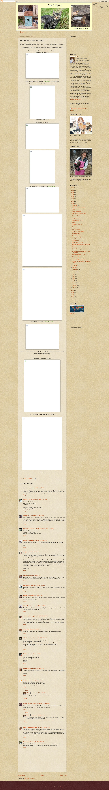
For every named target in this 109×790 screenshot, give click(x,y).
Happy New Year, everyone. (78, 207)
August (74, 272)
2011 (72, 296)
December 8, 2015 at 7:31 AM (37, 515)
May (74, 278)
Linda (24, 654)
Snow (73, 209)
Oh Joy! (74, 246)
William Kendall (27, 605)
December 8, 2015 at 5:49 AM (40, 499)
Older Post (63, 775)
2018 (72, 196)
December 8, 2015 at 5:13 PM (33, 654)
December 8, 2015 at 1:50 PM (41, 616)
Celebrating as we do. (77, 224)
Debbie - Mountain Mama (29, 703)
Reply (24, 495)
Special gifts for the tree (77, 220)
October (75, 267)
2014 (72, 290)
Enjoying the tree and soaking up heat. (81, 244)
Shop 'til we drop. (76, 233)
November (75, 265)
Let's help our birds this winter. (79, 213)
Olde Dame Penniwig (28, 616)
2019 (72, 194)
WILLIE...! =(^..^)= (27, 499)
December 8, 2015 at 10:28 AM (37, 585)
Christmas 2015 (75, 216)
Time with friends (76, 229)
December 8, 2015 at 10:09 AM (33, 575)
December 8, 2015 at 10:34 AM (35, 595)
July (74, 274)
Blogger (61, 786)
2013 (72, 292)
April (74, 280)
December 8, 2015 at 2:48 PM (34, 629)
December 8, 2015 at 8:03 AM (47, 528)
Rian (24, 575)
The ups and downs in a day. (78, 254)
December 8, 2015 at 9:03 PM (36, 680)
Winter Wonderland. (76, 211)
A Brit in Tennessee (28, 638)
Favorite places (75, 227)
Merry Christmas (76, 218)
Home (22, 32)
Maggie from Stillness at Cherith (31, 528)
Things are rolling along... (78, 256)
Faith (73, 222)
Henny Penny (26, 741)
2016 (72, 201)
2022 (72, 188)
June (74, 276)
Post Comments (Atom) (29, 778)
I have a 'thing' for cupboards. (79, 259)
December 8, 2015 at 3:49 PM (40, 638)
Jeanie (24, 629)
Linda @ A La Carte (28, 540)
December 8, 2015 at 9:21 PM (44, 727)
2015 (72, 203)
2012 (72, 294)
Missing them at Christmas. (78, 238)
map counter (72, 313)
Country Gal (26, 515)
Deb (28, 693)
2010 (72, 299)
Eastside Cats (26, 585)
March (74, 283)
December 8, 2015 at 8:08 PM (37, 668)
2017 (72, 199)
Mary (24, 552)
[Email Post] (35, 478)
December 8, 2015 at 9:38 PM (37, 741)
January (75, 287)
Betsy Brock (26, 680)
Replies (26, 690)
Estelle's (25, 595)
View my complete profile (75, 99)
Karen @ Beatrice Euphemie (30, 727)
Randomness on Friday (77, 242)
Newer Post (21, 775)
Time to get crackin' (76, 235)
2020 (72, 192)
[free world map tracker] (77, 312)
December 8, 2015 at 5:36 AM (37, 488)
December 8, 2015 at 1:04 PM (38, 605)
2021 (72, 190)
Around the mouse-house (78, 231)
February (75, 285)
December (75, 205)
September (75, 269)
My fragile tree (75, 240)
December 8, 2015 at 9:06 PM (38, 693)
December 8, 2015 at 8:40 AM (33, 552)
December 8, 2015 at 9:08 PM (38, 715)
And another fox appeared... (78, 249)
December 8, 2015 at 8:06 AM (40, 540)
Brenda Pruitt (26, 668)
